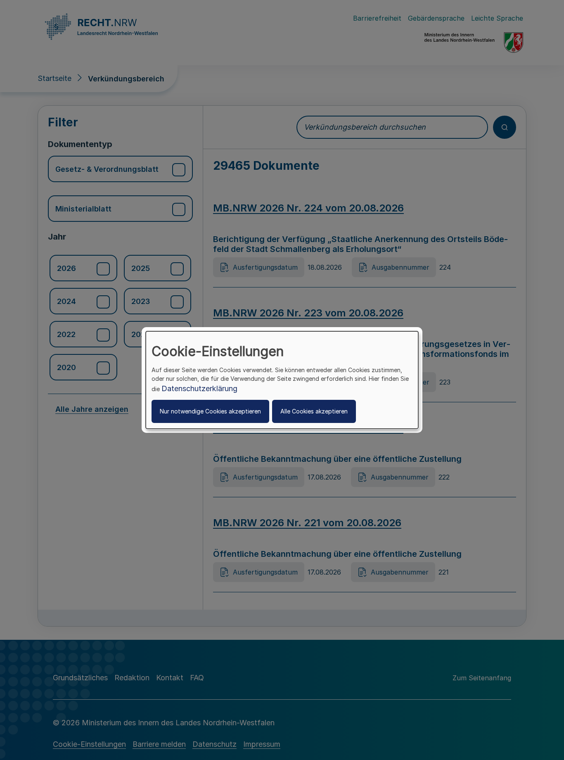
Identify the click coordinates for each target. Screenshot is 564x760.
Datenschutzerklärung (199, 388)
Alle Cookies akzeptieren (314, 411)
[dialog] (282, 380)
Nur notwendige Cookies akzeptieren (210, 411)
